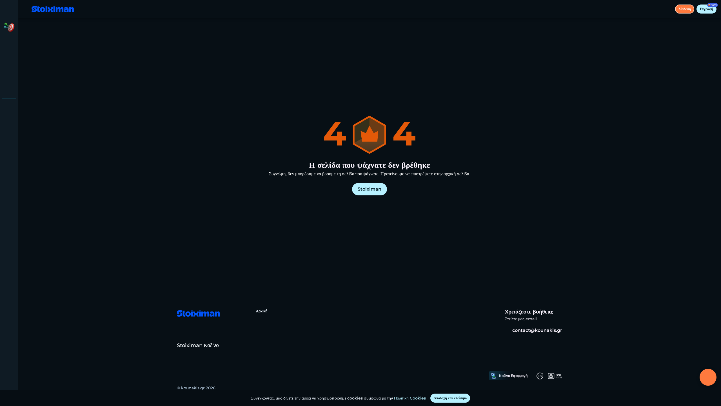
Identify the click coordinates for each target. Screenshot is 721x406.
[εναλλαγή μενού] (9, 9)
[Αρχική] (53, 9)
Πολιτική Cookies (410, 398)
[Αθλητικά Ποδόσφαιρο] (9, 74)
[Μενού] (26, 9)
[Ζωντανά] (9, 60)
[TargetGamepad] (9, 89)
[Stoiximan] (9, 45)
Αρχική (261, 311)
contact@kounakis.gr (537, 330)
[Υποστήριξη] (9, 107)
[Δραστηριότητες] (9, 27)
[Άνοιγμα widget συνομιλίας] (708, 377)
